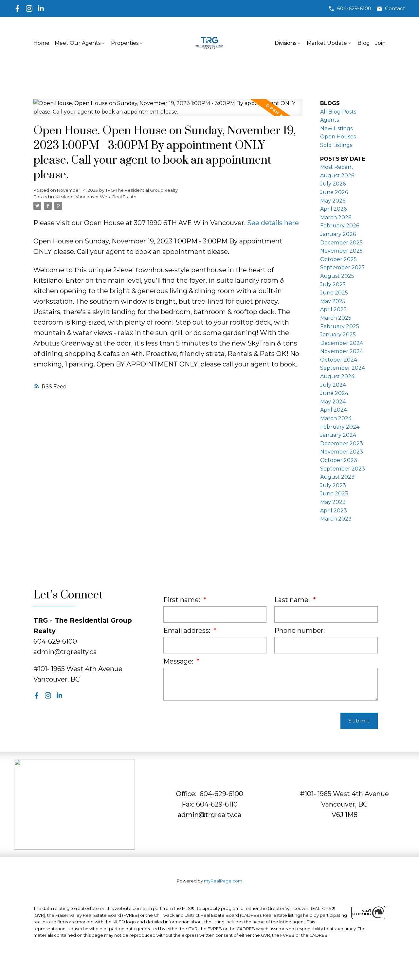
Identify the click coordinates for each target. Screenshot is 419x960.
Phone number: (299, 630)
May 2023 (333, 502)
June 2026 (334, 192)
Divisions (285, 43)
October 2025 (338, 259)
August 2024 (337, 376)
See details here (273, 223)
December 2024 (341, 343)
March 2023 (336, 519)
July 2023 (333, 485)
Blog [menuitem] (363, 43)
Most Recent (337, 167)
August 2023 (337, 477)
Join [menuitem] (380, 43)
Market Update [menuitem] (327, 43)
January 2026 (338, 234)
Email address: (187, 630)
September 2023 (342, 469)
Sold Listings (336, 145)
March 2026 (335, 217)
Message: (179, 661)
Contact (395, 8)
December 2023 (341, 443)
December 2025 (341, 243)
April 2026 (333, 209)
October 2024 (338, 360)
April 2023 (333, 510)
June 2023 (334, 493)
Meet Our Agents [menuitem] (77, 43)
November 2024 (341, 351)
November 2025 (341, 251)
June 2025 (334, 293)
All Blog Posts (338, 112)
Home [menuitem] (41, 43)
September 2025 (342, 267)
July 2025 (333, 284)
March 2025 (335, 318)
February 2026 (339, 225)
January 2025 (338, 334)
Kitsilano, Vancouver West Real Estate (96, 196)
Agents (329, 120)
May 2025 (332, 301)
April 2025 (333, 309)
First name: (182, 600)
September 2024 (342, 368)
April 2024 (333, 410)
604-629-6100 (354, 8)
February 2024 (339, 427)
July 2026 (333, 184)
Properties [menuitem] (124, 43)
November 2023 (341, 452)
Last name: (292, 600)
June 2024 (334, 393)
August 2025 (337, 276)
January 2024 (338, 435)
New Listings (336, 128)
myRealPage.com (223, 881)
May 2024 (333, 402)
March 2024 (336, 418)
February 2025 (339, 326)
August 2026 (337, 175)
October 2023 (338, 460)
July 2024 (333, 385)
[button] (349, 9)
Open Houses (338, 136)
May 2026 (332, 201)
